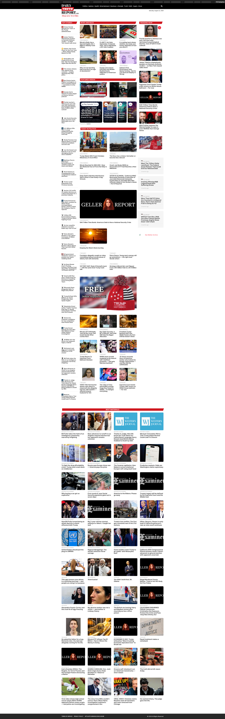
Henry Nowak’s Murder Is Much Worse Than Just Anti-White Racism (69, 246)
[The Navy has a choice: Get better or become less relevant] (123, 142)
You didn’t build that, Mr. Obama (123, 580)
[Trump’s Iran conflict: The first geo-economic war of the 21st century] (125, 509)
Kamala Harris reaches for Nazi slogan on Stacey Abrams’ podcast (69, 94)
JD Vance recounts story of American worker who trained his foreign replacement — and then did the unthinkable (127, 361)
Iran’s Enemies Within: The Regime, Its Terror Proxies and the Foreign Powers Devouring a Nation (73, 671)
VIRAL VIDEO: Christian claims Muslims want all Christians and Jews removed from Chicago (125, 701)
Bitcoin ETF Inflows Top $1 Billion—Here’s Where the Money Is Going (98, 641)
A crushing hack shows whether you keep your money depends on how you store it (127, 44)
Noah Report (83, 153)
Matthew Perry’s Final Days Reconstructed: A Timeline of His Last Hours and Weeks (68, 163)
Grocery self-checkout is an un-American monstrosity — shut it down (124, 670)
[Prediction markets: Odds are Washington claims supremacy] (152, 453)
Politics (85, 6)
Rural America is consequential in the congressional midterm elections (69, 174)
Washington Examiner (68, 431)
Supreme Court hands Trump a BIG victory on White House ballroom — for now (127, 387)
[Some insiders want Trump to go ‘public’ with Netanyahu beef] (125, 537)
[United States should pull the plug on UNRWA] (73, 537)
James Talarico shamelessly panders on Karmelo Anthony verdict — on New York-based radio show (69, 40)
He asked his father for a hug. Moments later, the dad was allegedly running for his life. (73, 641)
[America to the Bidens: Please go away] (125, 481)
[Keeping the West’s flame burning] (93, 236)
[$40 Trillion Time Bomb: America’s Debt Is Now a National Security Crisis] (108, 204)
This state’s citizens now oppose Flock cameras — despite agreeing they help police (69, 72)
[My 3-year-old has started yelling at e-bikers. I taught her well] (99, 509)
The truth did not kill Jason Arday (150, 670)
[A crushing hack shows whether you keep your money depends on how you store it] (128, 31)
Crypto (135, 6)
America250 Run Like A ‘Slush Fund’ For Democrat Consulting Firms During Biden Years (69, 279)
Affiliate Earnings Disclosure (94, 716)
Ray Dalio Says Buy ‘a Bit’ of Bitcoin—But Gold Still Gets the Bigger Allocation (108, 334)
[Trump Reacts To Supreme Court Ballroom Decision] (88, 346)
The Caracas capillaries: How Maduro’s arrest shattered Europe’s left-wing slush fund (125, 467)
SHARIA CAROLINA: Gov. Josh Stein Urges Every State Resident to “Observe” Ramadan (99, 671)
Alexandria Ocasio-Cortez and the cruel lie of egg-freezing (73, 608)
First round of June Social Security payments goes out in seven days (99, 495)
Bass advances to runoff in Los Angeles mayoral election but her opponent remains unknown (68, 371)
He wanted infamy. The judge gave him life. (151, 700)
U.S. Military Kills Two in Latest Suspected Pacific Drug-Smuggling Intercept (68, 131)
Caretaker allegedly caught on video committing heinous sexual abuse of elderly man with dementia (93, 257)
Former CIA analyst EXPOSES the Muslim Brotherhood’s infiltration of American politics (108, 71)
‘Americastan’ (93, 579)
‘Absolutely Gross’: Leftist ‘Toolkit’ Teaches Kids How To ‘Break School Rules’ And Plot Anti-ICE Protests (69, 309)
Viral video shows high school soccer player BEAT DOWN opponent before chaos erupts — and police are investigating (73, 701)
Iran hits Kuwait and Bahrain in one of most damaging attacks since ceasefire (69, 152)
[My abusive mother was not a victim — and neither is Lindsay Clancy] (99, 595)
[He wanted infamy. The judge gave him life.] (152, 686)
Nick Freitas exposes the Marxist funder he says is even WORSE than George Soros (149, 127)
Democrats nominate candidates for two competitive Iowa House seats (68, 320)
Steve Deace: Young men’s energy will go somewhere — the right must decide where (123, 257)
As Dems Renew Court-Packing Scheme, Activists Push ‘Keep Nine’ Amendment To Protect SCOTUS (69, 267)
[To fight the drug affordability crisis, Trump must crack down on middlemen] (73, 453)
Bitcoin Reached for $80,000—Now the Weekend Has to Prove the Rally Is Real (93, 166)
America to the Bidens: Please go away (125, 494)
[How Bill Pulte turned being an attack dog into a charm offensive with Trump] (73, 509)
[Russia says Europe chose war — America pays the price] (99, 453)
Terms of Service (67, 716)
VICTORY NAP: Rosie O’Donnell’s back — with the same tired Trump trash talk (93, 267)
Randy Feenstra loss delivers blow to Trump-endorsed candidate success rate (69, 142)
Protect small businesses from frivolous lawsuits (67, 183)
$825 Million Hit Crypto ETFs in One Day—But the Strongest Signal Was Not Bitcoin (69, 61)
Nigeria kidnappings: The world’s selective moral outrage (97, 551)
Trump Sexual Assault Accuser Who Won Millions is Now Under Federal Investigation (68, 331)
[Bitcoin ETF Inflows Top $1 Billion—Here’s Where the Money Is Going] (99, 627)
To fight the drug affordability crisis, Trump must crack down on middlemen (73, 467)
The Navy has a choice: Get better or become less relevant (123, 156)
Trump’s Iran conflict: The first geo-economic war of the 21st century (125, 523)
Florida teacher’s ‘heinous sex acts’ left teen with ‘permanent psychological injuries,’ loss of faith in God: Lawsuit (69, 105)
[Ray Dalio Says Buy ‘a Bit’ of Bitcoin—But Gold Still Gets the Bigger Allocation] (108, 321)
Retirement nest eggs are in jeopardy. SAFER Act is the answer (68, 350)
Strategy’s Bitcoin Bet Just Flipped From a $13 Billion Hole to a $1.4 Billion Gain (123, 267)
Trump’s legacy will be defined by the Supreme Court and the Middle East (151, 495)
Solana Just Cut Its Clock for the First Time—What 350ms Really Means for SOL (69, 51)
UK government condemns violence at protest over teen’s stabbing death (69, 256)
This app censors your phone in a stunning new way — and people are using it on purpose (73, 581)
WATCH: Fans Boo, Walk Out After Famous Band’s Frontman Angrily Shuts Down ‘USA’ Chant (150, 219)
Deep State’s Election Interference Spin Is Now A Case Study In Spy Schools (92, 177)
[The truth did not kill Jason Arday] (152, 657)
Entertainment (105, 6)
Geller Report (84, 173)
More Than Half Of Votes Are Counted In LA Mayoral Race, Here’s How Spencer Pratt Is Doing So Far (151, 200)
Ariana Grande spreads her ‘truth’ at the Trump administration (68, 29)
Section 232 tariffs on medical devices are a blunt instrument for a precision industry (69, 193)
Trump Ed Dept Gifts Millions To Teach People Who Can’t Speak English (69, 298)
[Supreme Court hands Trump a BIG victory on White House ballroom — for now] (128, 374)
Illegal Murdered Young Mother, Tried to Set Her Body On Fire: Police (151, 581)
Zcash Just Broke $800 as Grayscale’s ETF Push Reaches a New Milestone (123, 166)
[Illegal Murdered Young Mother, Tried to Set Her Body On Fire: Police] (152, 567)
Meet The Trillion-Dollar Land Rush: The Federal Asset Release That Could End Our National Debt (151, 165)
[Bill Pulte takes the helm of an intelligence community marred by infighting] (73, 421)
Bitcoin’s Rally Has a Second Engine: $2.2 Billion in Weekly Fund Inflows (87, 44)
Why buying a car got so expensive (71, 494)
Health (96, 6)
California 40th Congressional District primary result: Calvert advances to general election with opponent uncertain (151, 552)
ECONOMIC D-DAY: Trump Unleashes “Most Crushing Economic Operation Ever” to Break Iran (125, 641)
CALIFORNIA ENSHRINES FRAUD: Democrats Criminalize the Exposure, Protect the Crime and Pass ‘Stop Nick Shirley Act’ (150, 611)
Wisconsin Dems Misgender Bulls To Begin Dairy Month (68, 289)
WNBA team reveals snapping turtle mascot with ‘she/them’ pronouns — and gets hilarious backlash (108, 360)
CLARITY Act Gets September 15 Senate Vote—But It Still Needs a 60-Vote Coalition (108, 44)
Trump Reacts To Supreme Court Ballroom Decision (86, 358)
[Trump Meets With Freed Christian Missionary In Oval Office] (93, 142)
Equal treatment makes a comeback (149, 640)
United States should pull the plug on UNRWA (73, 550)
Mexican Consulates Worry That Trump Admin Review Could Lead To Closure (69, 397)
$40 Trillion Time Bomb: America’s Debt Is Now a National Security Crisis (105, 222)
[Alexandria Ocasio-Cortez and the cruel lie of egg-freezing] (73, 595)
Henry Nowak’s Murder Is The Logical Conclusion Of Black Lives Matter (68, 236)
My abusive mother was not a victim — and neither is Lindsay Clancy (99, 609)
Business (113, 6)
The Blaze (122, 40)
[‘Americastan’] (99, 567)
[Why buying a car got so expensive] (73, 481)
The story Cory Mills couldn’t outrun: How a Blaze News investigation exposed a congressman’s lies (98, 701)
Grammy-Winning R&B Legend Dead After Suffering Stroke (149, 183)
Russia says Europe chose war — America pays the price (99, 466)
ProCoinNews (84, 40)
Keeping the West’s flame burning (92, 248)
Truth (126, 6)
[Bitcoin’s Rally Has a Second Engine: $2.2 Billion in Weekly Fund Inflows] (88, 31)
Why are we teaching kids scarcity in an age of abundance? (88, 69)
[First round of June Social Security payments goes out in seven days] (99, 481)
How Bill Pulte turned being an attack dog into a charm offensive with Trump (73, 523)
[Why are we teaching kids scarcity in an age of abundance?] (88, 57)
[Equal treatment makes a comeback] (152, 627)
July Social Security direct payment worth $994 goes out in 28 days (69, 120)
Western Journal (118, 431)
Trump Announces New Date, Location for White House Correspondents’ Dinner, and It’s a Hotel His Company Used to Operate (69, 205)
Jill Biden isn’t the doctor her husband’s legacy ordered (68, 341)
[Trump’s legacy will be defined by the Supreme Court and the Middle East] (152, 481)
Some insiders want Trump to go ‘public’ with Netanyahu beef (125, 551)
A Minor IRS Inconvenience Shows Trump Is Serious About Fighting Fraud (69, 217)
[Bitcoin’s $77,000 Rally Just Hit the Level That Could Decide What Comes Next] (88, 321)
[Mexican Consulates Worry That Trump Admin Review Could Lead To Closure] (152, 421)
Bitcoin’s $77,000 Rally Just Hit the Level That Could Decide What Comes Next (88, 334)
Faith (130, 6)
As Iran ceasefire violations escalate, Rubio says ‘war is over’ (69, 226)
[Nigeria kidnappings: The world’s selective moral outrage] (99, 537)
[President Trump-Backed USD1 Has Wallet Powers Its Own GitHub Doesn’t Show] (128, 321)
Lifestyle (120, 6)
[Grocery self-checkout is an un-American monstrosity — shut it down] (125, 657)
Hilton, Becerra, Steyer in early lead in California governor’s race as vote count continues (151, 523)
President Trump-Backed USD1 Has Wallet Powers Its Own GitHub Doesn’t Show (127, 334)
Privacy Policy (78, 716)
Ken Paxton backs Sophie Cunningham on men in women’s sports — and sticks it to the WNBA (69, 83)
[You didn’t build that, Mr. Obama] (125, 567)
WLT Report (146, 161)
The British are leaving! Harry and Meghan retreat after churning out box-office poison (125, 610)
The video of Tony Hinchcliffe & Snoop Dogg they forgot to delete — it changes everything (107, 388)
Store (140, 6)
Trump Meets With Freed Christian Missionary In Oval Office (92, 156)
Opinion (91, 6)
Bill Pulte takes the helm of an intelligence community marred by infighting (69, 361)
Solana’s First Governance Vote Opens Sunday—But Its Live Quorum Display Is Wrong (127, 71)
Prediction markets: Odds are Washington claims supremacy (151, 466)
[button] (162, 6)
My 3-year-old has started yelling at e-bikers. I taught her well (99, 523)
